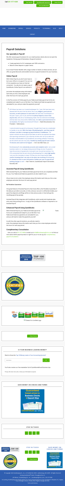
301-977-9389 (13, 2)
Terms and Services (33, 483)
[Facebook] (30, 433)
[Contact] (34, 433)
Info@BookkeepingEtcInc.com (43, 232)
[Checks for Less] (32, 401)
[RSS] (37, 433)
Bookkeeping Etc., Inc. (19, 473)
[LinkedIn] (26, 433)
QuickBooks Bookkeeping (32, 17)
